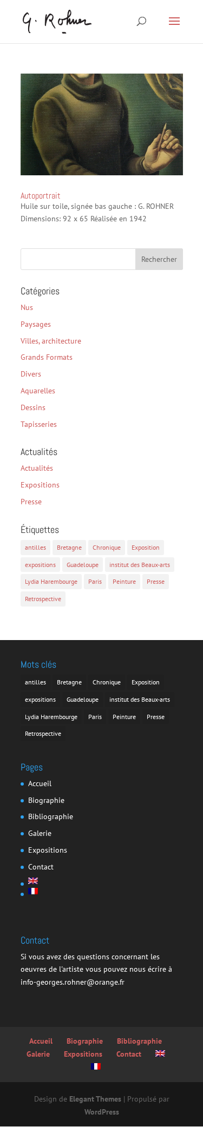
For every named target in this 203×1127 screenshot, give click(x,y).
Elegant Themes (95, 1099)
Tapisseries (39, 424)
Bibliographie (50, 816)
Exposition (146, 547)
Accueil (39, 783)
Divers (31, 374)
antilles (35, 547)
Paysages (36, 324)
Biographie (46, 800)
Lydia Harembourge (51, 581)
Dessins (33, 407)
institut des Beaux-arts (139, 565)
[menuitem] (50, 881)
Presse (31, 501)
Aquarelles (38, 391)
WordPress (101, 1112)
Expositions (40, 485)
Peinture (124, 581)
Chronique (107, 547)
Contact (41, 867)
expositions (40, 565)
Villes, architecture (51, 341)
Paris (95, 581)
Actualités (37, 468)
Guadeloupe (83, 565)
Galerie (39, 833)
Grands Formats (47, 357)
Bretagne (69, 547)
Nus (27, 307)
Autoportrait (41, 195)
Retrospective (43, 599)
